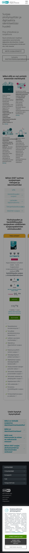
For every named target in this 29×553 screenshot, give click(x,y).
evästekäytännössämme (17, 532)
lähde (6, 124)
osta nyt (14, 299)
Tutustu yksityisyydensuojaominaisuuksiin (16, 58)
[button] (11, 280)
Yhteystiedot (5, 501)
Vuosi (14, 287)
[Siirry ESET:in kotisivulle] (10, 2)
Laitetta (14, 281)
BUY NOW (14, 318)
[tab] (14, 190)
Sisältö (8, 324)
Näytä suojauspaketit (13, 51)
